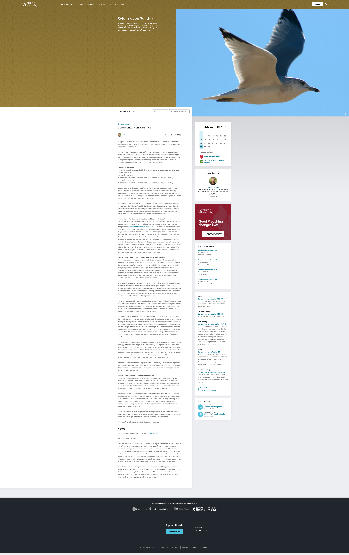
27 (221, 143)
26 (217, 143)
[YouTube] (200, 530)
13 (221, 136)
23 (205, 143)
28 (225, 143)
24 (209, 143)
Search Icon (326, 4)
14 (225, 136)
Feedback (204, 547)
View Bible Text (125, 124)
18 (213, 140)
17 (209, 140)
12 (217, 136)
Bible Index (103, 4)
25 (213, 143)
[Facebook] (196, 530)
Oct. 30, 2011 (154, 433)
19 (217, 140)
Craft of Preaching (87, 4)
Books (123, 4)
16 (205, 140)
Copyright (175, 547)
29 (201, 147)
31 (209, 147)
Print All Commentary (208, 390)
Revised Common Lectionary (178, 111)
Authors (185, 547)
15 (201, 140)
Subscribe (164, 547)
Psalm (155, 111)
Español (194, 547)
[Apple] (203, 530)
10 (209, 136)
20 (221, 140)
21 (225, 140)
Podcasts (113, 4)
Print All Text (204, 388)
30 (205, 147)
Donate (317, 4)
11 (213, 136)
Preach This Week (68, 4)
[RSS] (206, 530)
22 (201, 143)
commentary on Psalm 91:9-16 (142, 226)
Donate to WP (174, 532)
